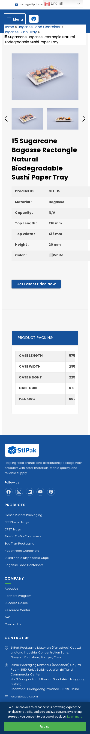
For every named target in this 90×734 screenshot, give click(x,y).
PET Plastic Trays (17, 522)
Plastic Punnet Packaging (23, 515)
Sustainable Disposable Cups (27, 558)
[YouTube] (40, 492)
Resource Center (17, 610)
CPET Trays (13, 529)
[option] (45, 76)
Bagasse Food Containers (24, 565)
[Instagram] (19, 492)
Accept (45, 726)
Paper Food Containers (22, 550)
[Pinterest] (51, 492)
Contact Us (13, 624)
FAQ (8, 617)
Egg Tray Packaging (19, 543)
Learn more (74, 716)
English (56, 3)
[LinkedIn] (30, 492)
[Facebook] (8, 492)
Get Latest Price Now (36, 284)
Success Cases (16, 603)
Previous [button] (6, 119)
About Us (11, 588)
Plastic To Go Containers (23, 536)
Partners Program (18, 596)
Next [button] (83, 119)
